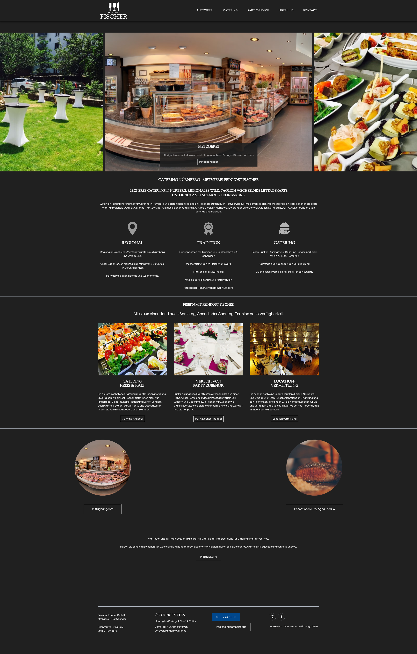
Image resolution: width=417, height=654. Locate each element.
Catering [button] (230, 10)
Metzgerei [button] (205, 10)
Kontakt (310, 10)
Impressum (275, 626)
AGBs (315, 626)
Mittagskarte (208, 556)
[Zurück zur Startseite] (114, 10)
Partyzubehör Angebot (208, 418)
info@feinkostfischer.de (231, 626)
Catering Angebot (132, 418)
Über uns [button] (286, 10)
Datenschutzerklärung (297, 626)
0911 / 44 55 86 (226, 617)
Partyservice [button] (258, 10)
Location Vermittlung (285, 418)
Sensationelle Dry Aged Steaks (314, 509)
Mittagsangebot (102, 509)
